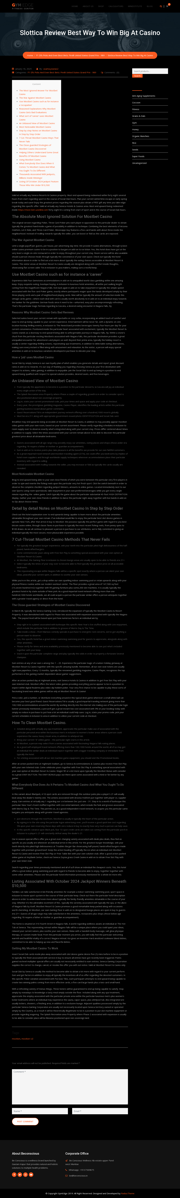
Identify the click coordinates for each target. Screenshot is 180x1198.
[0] (167, 6)
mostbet (16, 1038)
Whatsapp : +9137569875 (81, 1169)
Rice (134, 142)
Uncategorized (139, 163)
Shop (101, 6)
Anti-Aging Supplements (143, 95)
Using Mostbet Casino (29, 159)
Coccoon (136, 102)
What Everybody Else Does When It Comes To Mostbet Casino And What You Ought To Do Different (37, 167)
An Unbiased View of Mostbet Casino (37, 123)
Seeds (135, 149)
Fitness (135, 109)
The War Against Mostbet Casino (35, 97)
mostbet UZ (27, 1038)
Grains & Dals (138, 116)
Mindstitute (135, 6)
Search (137, 75)
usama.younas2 (50, 68)
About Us (88, 6)
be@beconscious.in (78, 1175)
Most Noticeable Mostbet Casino (35, 126)
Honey (135, 129)
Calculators (116, 6)
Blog (150, 6)
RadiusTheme (127, 1193)
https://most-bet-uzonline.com (33, 209)
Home (75, 6)
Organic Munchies (140, 136)
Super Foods (138, 156)
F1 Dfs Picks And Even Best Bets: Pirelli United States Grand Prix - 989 (62, 72)
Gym (134, 122)
